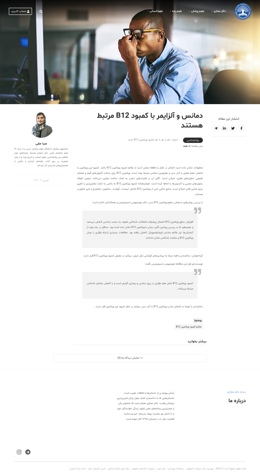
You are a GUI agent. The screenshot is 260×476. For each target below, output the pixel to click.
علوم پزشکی (197, 11)
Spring (198, 320)
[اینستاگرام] (19, 452)
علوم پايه (177, 11)
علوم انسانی (156, 11)
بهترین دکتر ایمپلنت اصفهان (199, 468)
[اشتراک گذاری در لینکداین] (224, 128)
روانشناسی (193, 140)
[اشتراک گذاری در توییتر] (232, 128)
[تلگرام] (27, 452)
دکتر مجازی (220, 11)
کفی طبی (161, 468)
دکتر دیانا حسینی (78, 468)
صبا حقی (41, 143)
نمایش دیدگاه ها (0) (128, 358)
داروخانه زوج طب (176, 468)
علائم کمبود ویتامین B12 (189, 326)
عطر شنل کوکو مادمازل (118, 468)
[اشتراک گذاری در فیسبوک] (241, 128)
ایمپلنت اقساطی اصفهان (143, 468)
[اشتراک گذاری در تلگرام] (215, 128)
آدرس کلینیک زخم (96, 468)
